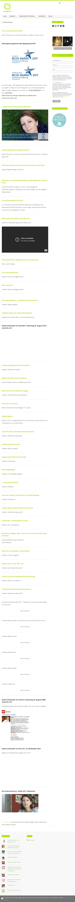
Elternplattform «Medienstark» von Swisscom (20, 260)
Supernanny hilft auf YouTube (14, 457)
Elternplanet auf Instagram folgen (63, 48)
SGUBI (50, 16)
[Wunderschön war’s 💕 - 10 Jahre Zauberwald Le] (68, 41)
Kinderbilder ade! (11, 885)
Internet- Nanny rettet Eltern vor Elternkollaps (20, 495)
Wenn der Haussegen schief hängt (15, 551)
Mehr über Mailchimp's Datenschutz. (61, 96)
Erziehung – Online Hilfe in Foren (15, 521)
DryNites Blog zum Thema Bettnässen (17, 313)
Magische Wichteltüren (12, 857)
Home (5, 16)
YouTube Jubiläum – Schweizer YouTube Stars (20, 300)
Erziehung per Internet (11, 444)
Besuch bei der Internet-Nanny (14, 378)
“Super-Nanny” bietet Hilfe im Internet (17, 508)
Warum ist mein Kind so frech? (14, 862)
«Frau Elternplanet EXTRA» (12, 200)
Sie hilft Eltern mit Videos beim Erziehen (18, 432)
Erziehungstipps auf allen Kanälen (15, 365)
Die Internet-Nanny (9, 404)
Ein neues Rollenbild (10, 273)
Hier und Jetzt (7, 285)
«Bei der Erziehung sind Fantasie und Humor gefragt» (23, 165)
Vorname (55, 64)
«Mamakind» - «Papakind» (13, 874)
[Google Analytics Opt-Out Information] (2, 899)
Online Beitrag (6, 822)
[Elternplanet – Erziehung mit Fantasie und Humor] (7, 7)
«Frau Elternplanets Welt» (12, 31)
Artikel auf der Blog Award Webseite (16, 107)
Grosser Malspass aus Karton (14, 890)
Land (54, 69)
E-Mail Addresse (57, 60)
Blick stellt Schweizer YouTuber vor (16, 218)
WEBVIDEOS (42, 16)
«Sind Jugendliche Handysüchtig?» (16, 150)
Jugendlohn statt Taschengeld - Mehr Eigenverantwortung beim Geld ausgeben (14, 868)
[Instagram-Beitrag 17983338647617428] (57, 41)
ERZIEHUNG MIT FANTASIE (26, 16)
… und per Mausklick (10, 482)
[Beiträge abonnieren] (27, 840)
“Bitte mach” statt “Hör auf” (13, 564)
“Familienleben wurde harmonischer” (17, 589)
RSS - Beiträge (31, 840)
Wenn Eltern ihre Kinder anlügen (15, 391)
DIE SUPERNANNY (8, 470)
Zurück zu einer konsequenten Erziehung (18, 576)
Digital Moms (7, 416)
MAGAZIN (12, 16)
